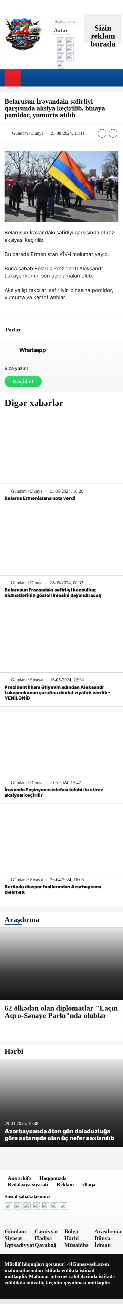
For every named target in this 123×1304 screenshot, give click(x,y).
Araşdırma (107, 1231)
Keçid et (23, 381)
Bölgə (71, 1231)
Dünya (102, 1238)
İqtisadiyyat (19, 1245)
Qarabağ (45, 1245)
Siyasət (13, 1238)
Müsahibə (76, 1245)
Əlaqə (88, 1184)
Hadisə (43, 1238)
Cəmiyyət (46, 1231)
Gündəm (15, 1231)
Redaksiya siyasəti (28, 1184)
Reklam (65, 1184)
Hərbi (71, 1238)
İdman (102, 1245)
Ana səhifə (19, 1178)
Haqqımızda (53, 1178)
